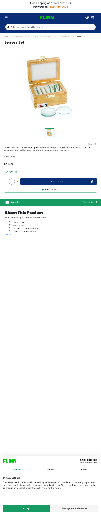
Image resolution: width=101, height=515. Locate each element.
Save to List (51, 189)
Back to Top (89, 202)
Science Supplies (22, 36)
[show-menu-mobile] (6, 17)
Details (15, 202)
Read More (8, 234)
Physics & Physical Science (44, 36)
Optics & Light (66, 36)
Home (7, 36)
